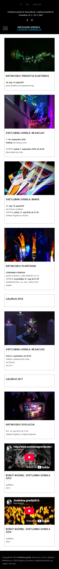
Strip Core (37, 4)
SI (21, 4)
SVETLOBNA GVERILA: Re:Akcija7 (25, 133)
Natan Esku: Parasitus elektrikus (27, 76)
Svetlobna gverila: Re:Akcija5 (25, 349)
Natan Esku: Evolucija (20, 424)
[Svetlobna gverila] (29, 28)
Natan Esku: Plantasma (21, 266)
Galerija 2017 (14, 379)
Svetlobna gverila (24, 557)
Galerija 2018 (14, 299)
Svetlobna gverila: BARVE (22, 199)
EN (27, 4)
